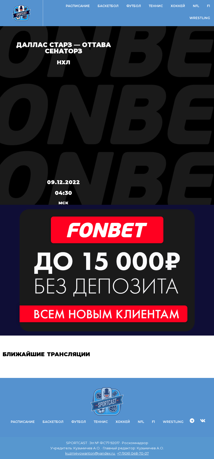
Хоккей (178, 6)
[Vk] (202, 420)
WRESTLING (199, 18)
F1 (208, 6)
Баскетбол (108, 6)
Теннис (156, 6)
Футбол (133, 6)
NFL (196, 6)
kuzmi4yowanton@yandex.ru (90, 453)
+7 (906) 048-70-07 (133, 453)
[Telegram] (192, 420)
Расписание (78, 6)
